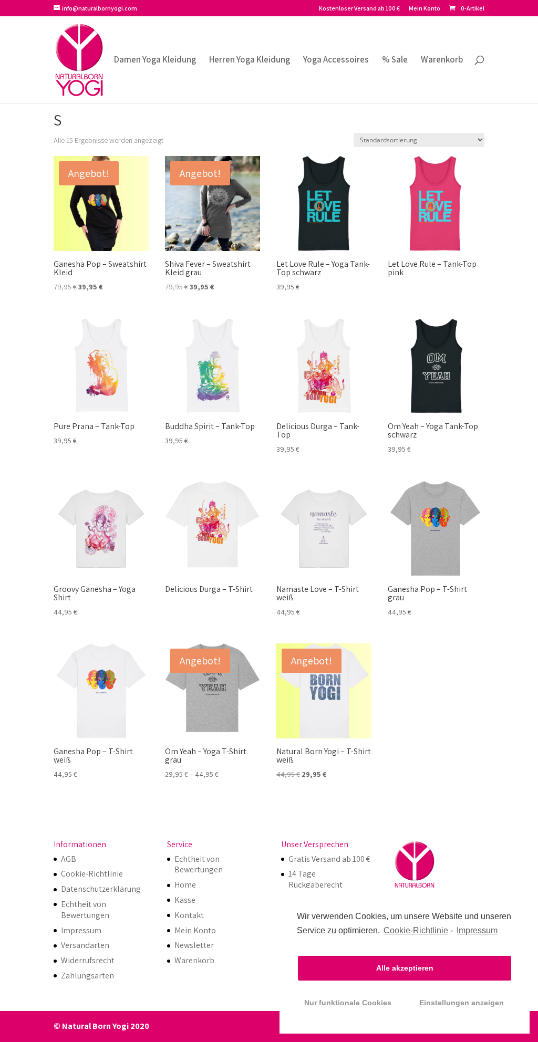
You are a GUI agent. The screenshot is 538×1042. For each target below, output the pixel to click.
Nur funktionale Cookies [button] (347, 1002)
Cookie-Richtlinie (416, 930)
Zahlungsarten (87, 975)
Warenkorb (442, 60)
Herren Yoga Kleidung (249, 60)
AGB (68, 858)
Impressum (477, 930)
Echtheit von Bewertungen (85, 910)
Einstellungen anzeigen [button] (461, 1002)
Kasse (184, 899)
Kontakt (189, 915)
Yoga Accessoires (336, 60)
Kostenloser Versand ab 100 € (359, 8)
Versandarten (85, 945)
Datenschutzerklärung (101, 888)
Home (185, 884)
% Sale (395, 60)
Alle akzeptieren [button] (404, 968)
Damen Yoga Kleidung (155, 60)
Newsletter (194, 945)
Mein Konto (424, 8)
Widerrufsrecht (88, 960)
